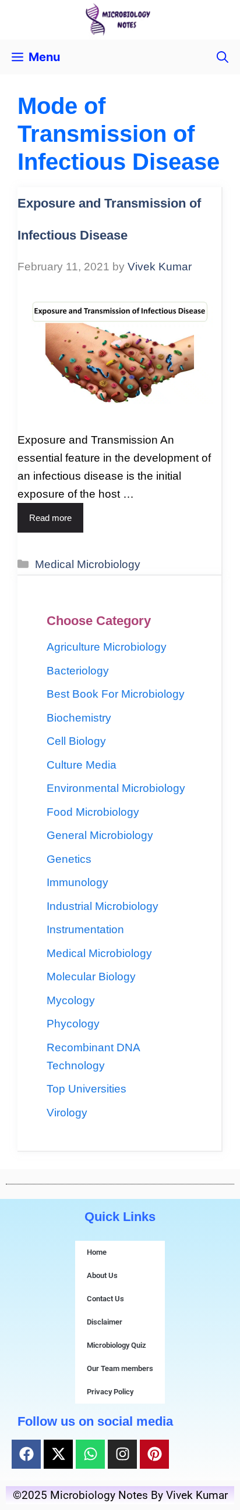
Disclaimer (104, 1322)
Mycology (71, 1000)
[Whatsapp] (90, 1454)
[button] (222, 57)
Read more (50, 518)
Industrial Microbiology (102, 906)
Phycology (73, 1024)
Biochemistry (79, 718)
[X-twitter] (58, 1454)
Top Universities (86, 1089)
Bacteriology (78, 671)
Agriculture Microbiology (107, 647)
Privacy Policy (110, 1391)
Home (97, 1252)
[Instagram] (122, 1454)
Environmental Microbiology (116, 788)
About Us (102, 1275)
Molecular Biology (91, 976)
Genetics (69, 859)
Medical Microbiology (87, 564)
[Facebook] (26, 1454)
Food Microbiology (93, 812)
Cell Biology (76, 741)
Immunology (77, 882)
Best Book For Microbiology (116, 694)
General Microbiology (100, 835)
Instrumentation (85, 929)
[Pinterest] (154, 1454)
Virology (67, 1112)
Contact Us (105, 1298)
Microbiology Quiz (116, 1345)
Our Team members (120, 1368)
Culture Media (82, 765)
